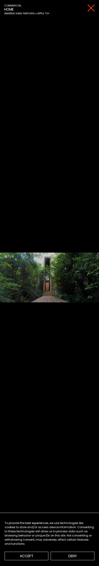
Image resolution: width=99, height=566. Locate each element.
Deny (72, 556)
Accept (26, 556)
